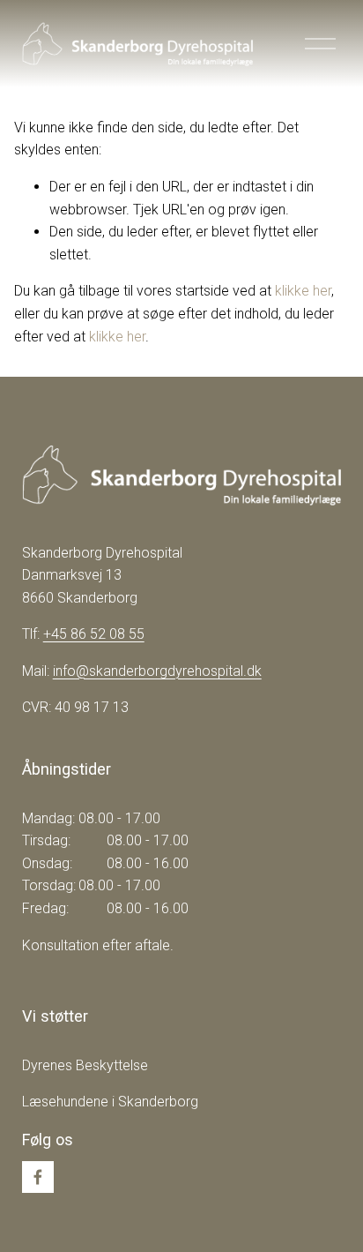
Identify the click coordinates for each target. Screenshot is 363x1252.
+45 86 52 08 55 (93, 634)
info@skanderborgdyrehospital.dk (157, 671)
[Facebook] (38, 1177)
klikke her (303, 290)
